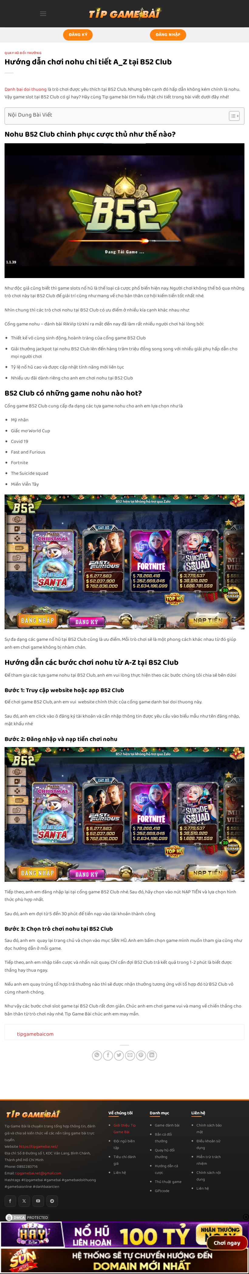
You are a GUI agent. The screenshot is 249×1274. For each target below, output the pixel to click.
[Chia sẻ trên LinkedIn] (152, 1056)
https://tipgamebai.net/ (38, 1146)
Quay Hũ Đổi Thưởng (23, 53)
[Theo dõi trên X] (24, 1201)
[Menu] (43, 13)
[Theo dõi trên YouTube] (38, 1201)
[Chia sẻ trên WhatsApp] (97, 1056)
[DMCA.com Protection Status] (27, 1217)
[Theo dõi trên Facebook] (10, 1201)
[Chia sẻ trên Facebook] (108, 1056)
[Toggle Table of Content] (231, 116)
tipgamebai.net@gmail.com (38, 1173)
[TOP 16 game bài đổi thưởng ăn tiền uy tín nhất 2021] (124, 13)
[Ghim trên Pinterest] (141, 1056)
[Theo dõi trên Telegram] (52, 1201)
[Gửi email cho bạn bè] (130, 1056)
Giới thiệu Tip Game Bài (125, 1128)
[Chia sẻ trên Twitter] (119, 1056)
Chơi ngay (227, 1243)
